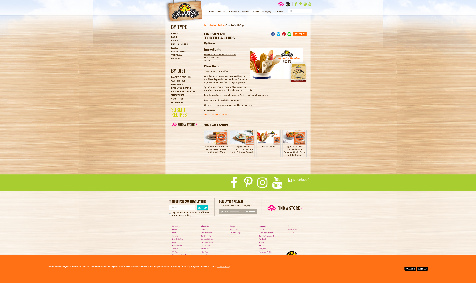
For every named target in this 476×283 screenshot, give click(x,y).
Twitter (261, 242)
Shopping (266, 11)
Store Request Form (266, 233)
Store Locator (293, 229)
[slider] (252, 211)
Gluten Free (178, 81)
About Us (221, 11)
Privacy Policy (183, 215)
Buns (174, 37)
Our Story (204, 229)
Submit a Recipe (235, 233)
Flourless (177, 102)
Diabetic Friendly (181, 77)
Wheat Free (177, 95)
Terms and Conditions (197, 212)
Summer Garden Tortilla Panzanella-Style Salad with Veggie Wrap (216, 149)
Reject (422, 268)
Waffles (176, 58)
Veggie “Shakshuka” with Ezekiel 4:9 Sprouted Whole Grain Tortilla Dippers (294, 150)
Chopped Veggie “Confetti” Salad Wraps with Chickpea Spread (242, 149)
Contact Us (263, 229)
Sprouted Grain (206, 233)
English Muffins (177, 239)
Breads (174, 229)
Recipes (245, 11)
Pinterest (262, 245)
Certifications (205, 245)
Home (211, 11)
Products (233, 11)
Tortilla (176, 55)
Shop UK (291, 233)
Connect (279, 11)
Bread (174, 33)
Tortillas (221, 25)
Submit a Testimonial (266, 236)
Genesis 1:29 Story (207, 239)
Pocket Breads (177, 245)
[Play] (222, 212)
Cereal (175, 41)
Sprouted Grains (181, 88)
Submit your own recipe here (216, 114)
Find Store (186, 124)
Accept (410, 268)
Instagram (262, 249)
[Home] (183, 11)
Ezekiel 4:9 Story (206, 236)
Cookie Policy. (223, 266)
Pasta (174, 48)
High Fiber (177, 84)
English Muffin (180, 44)
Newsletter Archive (265, 252)
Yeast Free (177, 99)
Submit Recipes (179, 112)
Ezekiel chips (268, 146)
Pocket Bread (179, 51)
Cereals (175, 236)
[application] (238, 211)
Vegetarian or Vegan (183, 91)
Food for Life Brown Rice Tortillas (220, 54)
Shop (290, 226)
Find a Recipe (234, 229)
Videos (256, 11)
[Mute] (247, 212)
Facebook (262, 239)
